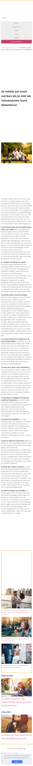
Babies (16, 38)
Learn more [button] (25, 757)
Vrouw (17, 30)
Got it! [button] (17, 761)
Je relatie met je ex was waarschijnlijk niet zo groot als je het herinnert (16, 702)
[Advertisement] (16, 9)
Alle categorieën (16, 41)
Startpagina (6, 47)
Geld (16, 34)
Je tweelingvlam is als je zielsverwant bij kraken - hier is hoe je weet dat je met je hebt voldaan (16, 612)
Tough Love (16, 27)
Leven (16, 23)
